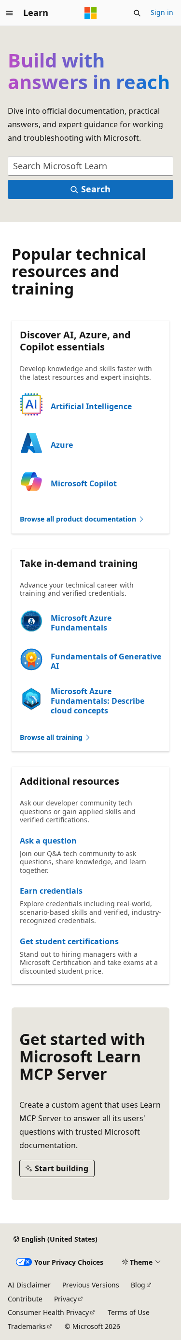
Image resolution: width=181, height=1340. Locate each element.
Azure (62, 445)
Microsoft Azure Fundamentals (81, 622)
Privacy (65, 1298)
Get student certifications (69, 941)
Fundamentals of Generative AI (106, 661)
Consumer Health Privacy (48, 1312)
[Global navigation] (9, 13)
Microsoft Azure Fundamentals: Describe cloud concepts (97, 700)
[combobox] (90, 166)
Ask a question (48, 840)
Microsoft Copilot (84, 483)
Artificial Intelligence (91, 406)
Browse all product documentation (79, 518)
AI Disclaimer (29, 1284)
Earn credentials (51, 891)
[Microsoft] (90, 13)
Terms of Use (129, 1312)
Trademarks (27, 1326)
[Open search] (137, 13)
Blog (138, 1284)
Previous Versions (90, 1284)
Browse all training (52, 737)
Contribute (25, 1298)
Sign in (162, 12)
